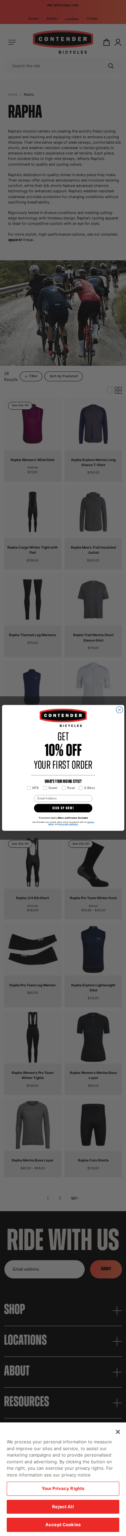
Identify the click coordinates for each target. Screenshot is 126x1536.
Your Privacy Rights (63, 1488)
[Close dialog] (119, 709)
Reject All (63, 1506)
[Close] (118, 1431)
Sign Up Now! (63, 808)
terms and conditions (68, 824)
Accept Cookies (63, 1524)
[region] (63, 1479)
